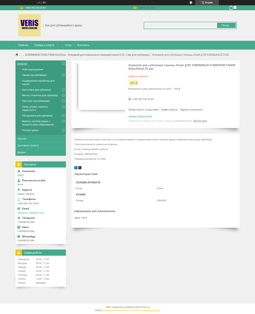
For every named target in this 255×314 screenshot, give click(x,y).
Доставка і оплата (28, 145)
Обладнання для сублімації (37, 115)
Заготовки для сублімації (36, 89)
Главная (23, 45)
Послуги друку (30, 130)
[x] (79, 168)
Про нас (22, 138)
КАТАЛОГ (22, 63)
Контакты (83, 45)
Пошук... (226, 25)
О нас (68, 45)
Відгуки (21, 152)
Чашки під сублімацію (34, 75)
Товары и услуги (44, 45)
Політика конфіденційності (146, 310)
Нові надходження (32, 69)
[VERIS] (29, 25)
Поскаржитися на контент (116, 310)
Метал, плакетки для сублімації (40, 95)
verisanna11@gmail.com (30, 212)
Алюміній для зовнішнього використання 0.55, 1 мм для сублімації (109, 54)
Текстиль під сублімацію (36, 101)
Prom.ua (145, 307)
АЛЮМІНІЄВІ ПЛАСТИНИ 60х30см (45, 54)
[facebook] (75, 168)
